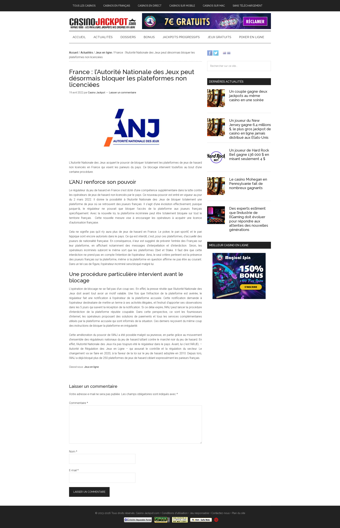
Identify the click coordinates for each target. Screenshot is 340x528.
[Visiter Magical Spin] (206, 28)
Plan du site (238, 513)
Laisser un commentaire (122, 92)
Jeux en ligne (103, 52)
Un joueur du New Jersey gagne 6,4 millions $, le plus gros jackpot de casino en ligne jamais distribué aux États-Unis (250, 129)
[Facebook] (209, 52)
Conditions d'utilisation (175, 513)
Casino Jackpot (102, 23)
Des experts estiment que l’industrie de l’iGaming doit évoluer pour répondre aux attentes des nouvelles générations (248, 219)
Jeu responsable (199, 513)
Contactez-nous (220, 513)
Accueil (73, 52)
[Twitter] (216, 52)
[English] (224, 52)
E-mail (74, 470)
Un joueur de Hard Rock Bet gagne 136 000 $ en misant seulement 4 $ (249, 154)
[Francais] (229, 52)
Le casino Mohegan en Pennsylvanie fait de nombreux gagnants (248, 183)
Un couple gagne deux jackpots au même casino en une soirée (248, 95)
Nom (73, 451)
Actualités (87, 52)
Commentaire (78, 403)
